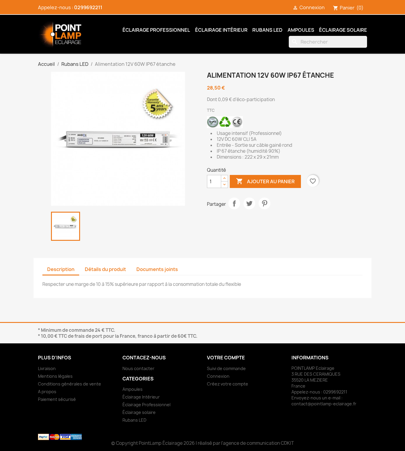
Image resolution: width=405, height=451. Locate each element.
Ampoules (301, 30)
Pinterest (264, 203)
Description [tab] (60, 269)
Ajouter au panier (265, 181)
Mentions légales (55, 376)
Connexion (218, 376)
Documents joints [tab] (157, 269)
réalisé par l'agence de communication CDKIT (246, 443)
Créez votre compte (227, 384)
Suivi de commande (226, 368)
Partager (234, 203)
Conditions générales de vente (69, 384)
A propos (47, 391)
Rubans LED (267, 30)
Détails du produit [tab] (105, 269)
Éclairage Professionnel (156, 30)
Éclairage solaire (343, 30)
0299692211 (88, 7)
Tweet (249, 203)
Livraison (47, 368)
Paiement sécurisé (57, 399)
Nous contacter (138, 368)
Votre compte (226, 357)
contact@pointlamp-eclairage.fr (323, 404)
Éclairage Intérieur (221, 30)
